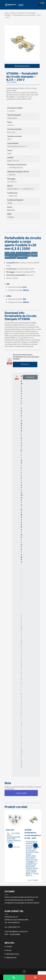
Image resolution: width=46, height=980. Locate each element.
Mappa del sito (11, 957)
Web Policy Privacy (12, 954)
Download (30, 377)
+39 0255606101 (13, 922)
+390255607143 (14, 927)
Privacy (8, 950)
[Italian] (43, 2)
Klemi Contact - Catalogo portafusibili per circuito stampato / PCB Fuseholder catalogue (21, 469)
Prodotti (13, 13)
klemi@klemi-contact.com (18, 931)
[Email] (35, 977)
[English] (41, 2)
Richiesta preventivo (22, 66)
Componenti (21, 13)
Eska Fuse (11, 210)
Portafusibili (31, 13)
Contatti (9, 946)
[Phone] (14, 977)
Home (7, 13)
